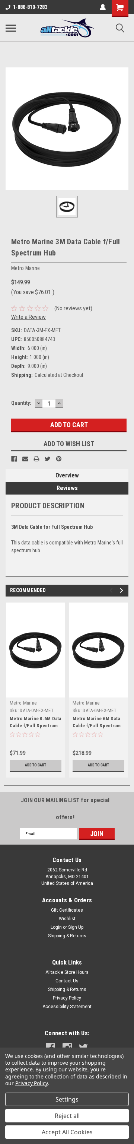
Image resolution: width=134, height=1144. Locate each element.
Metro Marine (23, 703)
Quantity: (21, 403)
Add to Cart (35, 765)
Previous (112, 590)
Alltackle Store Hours (67, 972)
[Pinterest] (59, 459)
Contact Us (67, 980)
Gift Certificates (67, 910)
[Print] (36, 459)
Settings (67, 1099)
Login (56, 927)
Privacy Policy (67, 998)
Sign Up (75, 927)
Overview (67, 475)
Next (122, 590)
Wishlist (67, 918)
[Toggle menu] (11, 28)
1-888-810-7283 (30, 7)
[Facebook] (14, 459)
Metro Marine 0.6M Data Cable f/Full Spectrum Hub (35, 725)
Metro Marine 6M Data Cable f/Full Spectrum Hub (97, 725)
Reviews (67, 488)
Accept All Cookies (67, 1132)
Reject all (67, 1116)
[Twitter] (48, 459)
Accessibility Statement (67, 1006)
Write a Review (28, 317)
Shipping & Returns (67, 935)
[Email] (25, 459)
